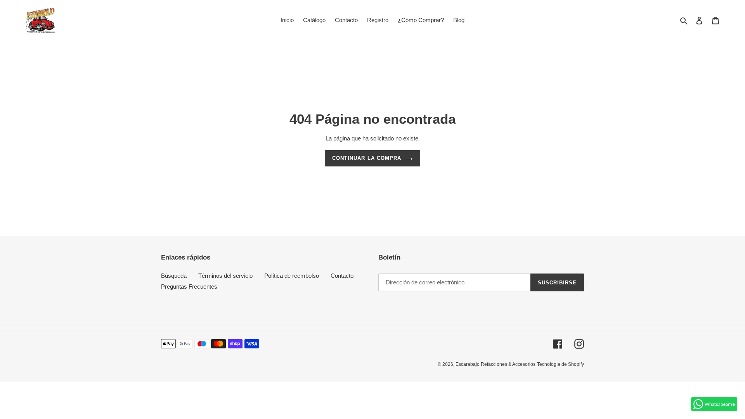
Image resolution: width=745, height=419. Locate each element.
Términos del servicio (225, 275)
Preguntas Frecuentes (189, 286)
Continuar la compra (366, 158)
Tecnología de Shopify (560, 364)
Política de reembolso (291, 275)
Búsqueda (174, 275)
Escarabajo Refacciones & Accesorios (495, 364)
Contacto (342, 275)
